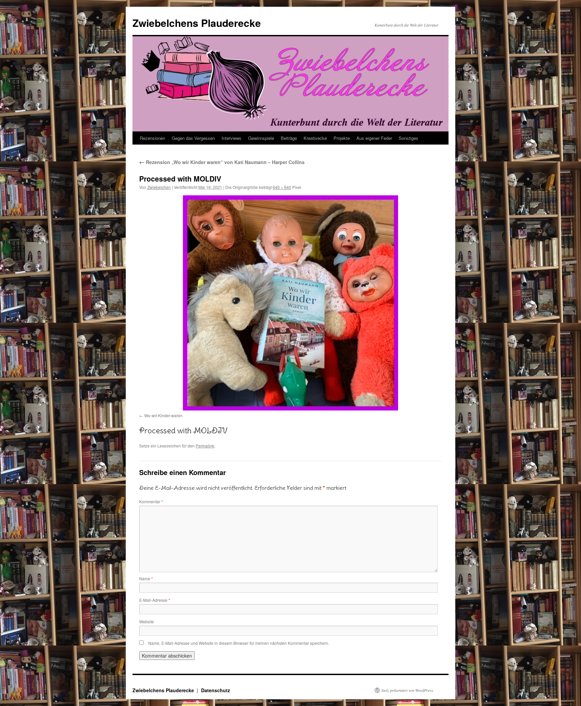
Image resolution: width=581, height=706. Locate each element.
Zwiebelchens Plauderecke (196, 22)
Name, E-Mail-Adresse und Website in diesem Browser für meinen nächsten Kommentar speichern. (238, 643)
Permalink (205, 445)
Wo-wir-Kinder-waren (163, 415)
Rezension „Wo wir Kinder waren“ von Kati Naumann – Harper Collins (222, 162)
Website (146, 621)
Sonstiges (408, 138)
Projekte (342, 138)
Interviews (231, 138)
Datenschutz (215, 690)
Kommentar (151, 501)
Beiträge (289, 138)
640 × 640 (282, 187)
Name (146, 578)
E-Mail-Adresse (154, 600)
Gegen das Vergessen (193, 138)
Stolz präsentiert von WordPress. (407, 690)
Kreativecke (315, 138)
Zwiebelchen (159, 187)
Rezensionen (152, 138)
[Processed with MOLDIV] (290, 302)
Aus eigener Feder (374, 138)
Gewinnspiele (261, 138)
